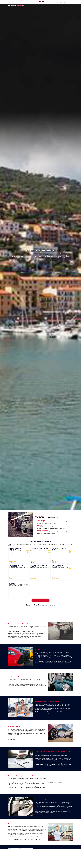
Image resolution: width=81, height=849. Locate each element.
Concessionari (13, 5)
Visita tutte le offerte (40, 600)
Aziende (14, 1)
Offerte (21, 1)
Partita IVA (9, 1)
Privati (17, 1)
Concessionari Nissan (20, 5)
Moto (5, 1)
